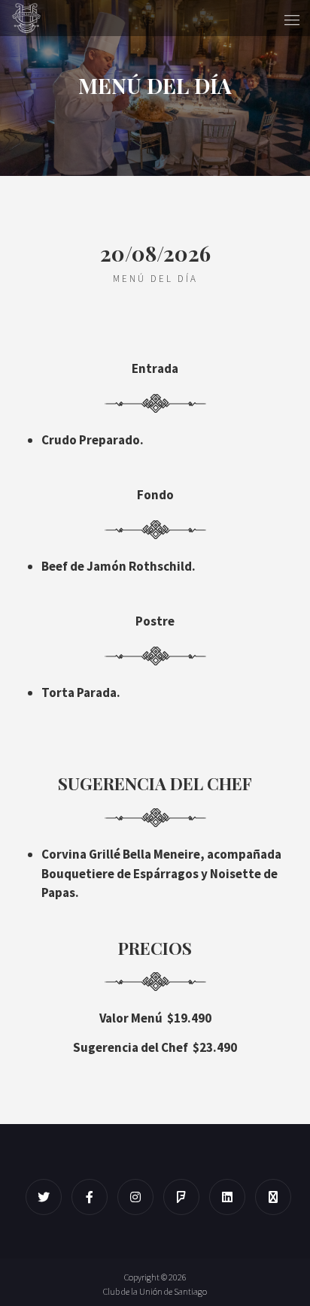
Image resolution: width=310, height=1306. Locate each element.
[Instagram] (139, 1197)
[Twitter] (47, 1197)
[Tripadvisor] (277, 1197)
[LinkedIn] (231, 1197)
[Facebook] (93, 1197)
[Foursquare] (185, 1197)
